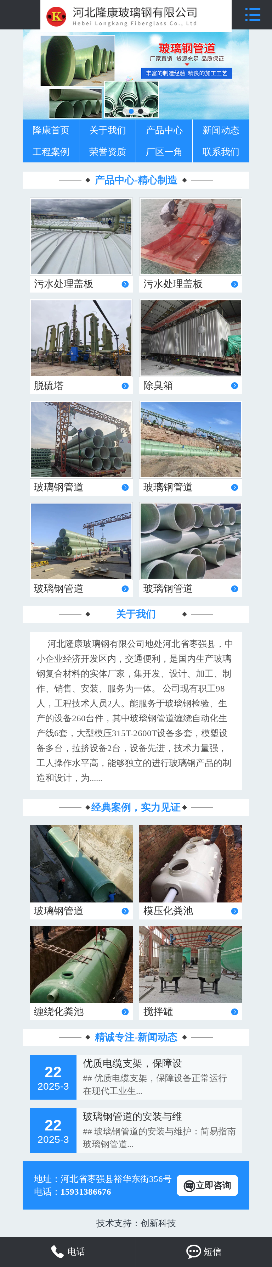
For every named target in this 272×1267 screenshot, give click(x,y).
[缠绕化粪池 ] (81, 964)
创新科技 (158, 1223)
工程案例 (51, 151)
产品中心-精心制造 (136, 179)
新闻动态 (221, 130)
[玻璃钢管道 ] (81, 863)
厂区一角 (164, 151)
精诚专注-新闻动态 (136, 1037)
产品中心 (164, 130)
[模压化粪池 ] (190, 863)
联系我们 (221, 151)
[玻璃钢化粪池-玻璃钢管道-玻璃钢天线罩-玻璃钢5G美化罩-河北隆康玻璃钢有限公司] (136, 16)
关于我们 (107, 130)
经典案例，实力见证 (136, 807)
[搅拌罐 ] (190, 964)
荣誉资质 (107, 151)
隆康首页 (51, 130)
